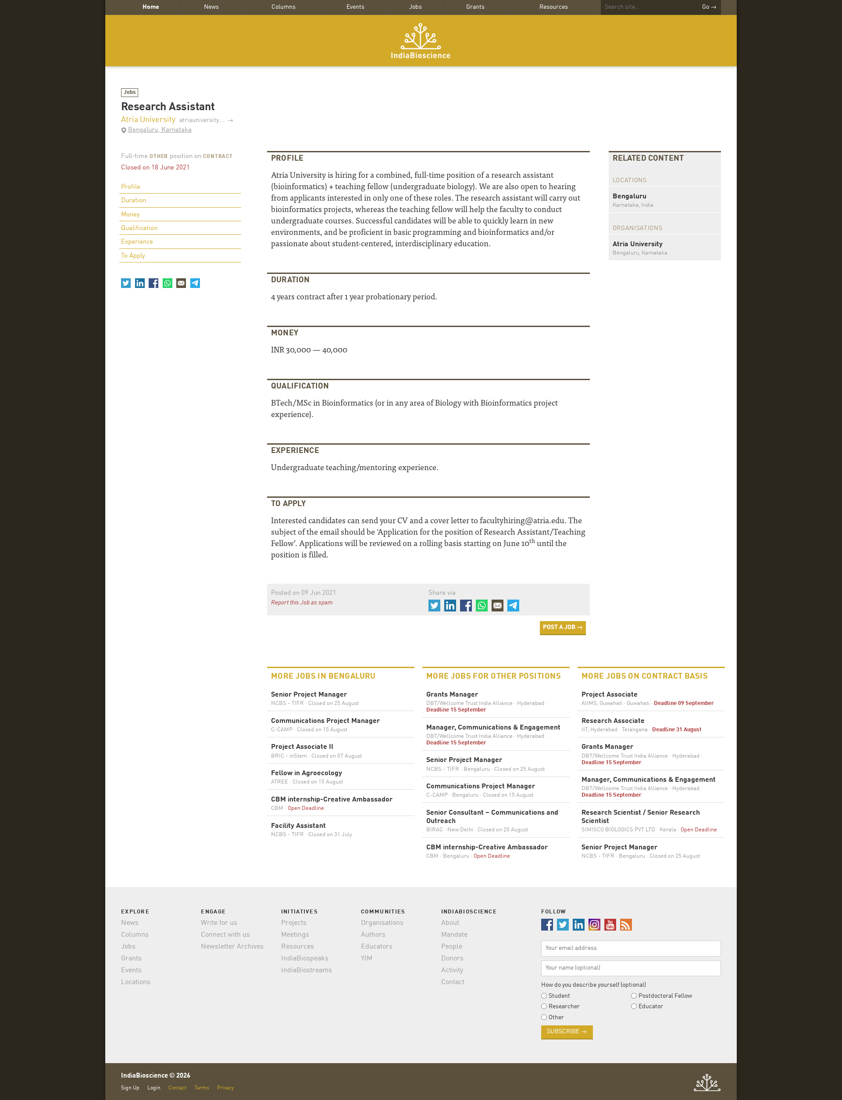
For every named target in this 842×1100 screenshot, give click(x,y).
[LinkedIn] (139, 283)
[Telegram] (195, 283)
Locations (135, 982)
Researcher (564, 1006)
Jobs (415, 7)
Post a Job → (563, 627)
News (211, 7)
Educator (651, 1006)
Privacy (225, 1088)
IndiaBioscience (421, 40)
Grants (475, 7)
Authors (373, 934)
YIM (366, 958)
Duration (133, 201)
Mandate (454, 934)
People (451, 946)
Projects (294, 923)
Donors (452, 958)
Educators (376, 946)
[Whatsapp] (167, 283)
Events (355, 7)
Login (154, 1088)
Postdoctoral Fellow (665, 996)
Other (159, 156)
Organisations (382, 923)
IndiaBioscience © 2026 (155, 1076)
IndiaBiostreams (306, 970)
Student (559, 996)
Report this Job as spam (302, 603)
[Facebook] (153, 283)
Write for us (219, 923)
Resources (553, 7)
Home (151, 7)
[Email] (181, 283)
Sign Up (130, 1088)
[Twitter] (126, 283)
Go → (709, 7)
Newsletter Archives (232, 946)
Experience (137, 242)
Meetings (295, 934)
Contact (452, 982)
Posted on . (304, 593)
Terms (201, 1088)
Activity (452, 970)
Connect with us (225, 934)
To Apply (133, 256)
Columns (283, 7)
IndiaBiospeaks (304, 958)
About (450, 923)
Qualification (139, 228)
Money (130, 215)
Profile (130, 187)
